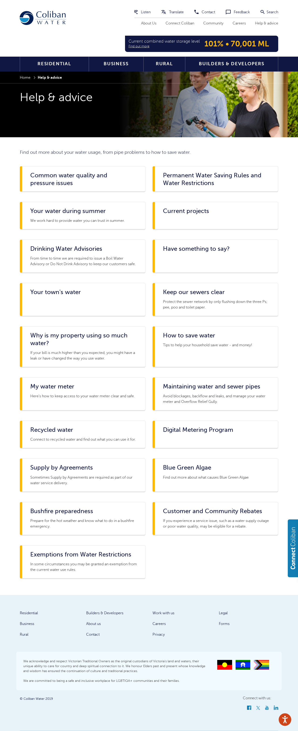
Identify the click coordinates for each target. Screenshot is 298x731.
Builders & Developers (231, 63)
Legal (223, 613)
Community (213, 23)
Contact (208, 12)
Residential (54, 63)
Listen (145, 12)
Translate (176, 12)
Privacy (158, 634)
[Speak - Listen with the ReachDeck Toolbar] (285, 719)
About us (93, 624)
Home (25, 78)
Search (272, 12)
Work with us (163, 613)
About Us (148, 23)
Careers (239, 23)
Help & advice (266, 23)
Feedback (241, 12)
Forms (224, 624)
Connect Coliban (180, 23)
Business (116, 63)
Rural (164, 63)
